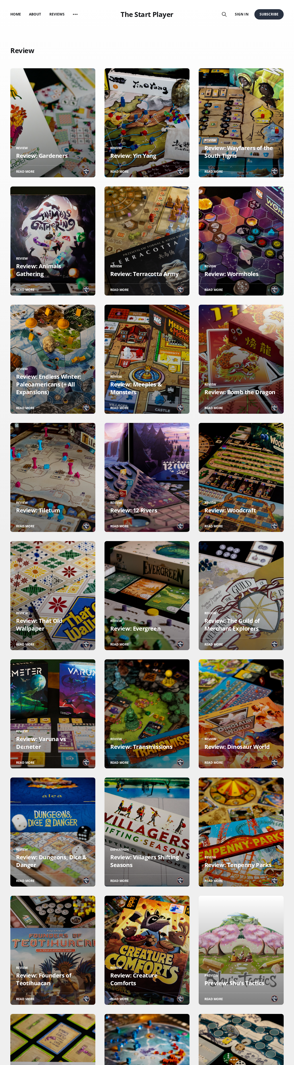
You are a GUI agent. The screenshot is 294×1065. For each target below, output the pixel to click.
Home (15, 14)
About (35, 14)
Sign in (241, 14)
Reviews (57, 14)
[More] (75, 14)
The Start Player (147, 14)
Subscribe (269, 14)
